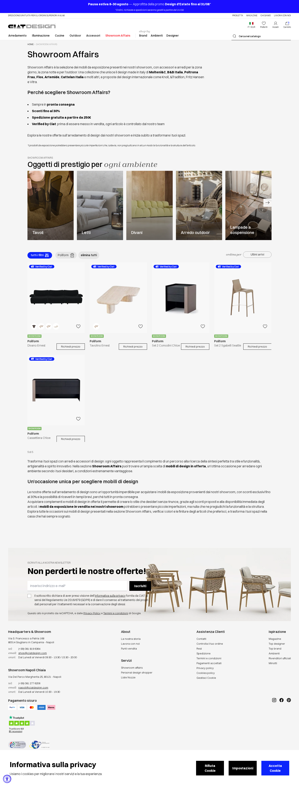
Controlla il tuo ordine (209, 643)
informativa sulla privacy (110, 596)
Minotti (273, 663)
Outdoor (75, 35)
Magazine (251, 16)
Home (30, 44)
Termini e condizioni (115, 613)
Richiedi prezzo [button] (70, 346)
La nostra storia (131, 638)
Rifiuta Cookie (210, 768)
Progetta (237, 16)
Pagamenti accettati (209, 663)
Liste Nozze (128, 677)
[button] (251, 25)
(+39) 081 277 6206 (29, 683)
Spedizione (203, 653)
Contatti (201, 638)
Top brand (275, 648)
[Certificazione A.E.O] (39, 745)
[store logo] (32, 26)
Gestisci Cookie (206, 677)
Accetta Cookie (275, 768)
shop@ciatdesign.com (32, 653)
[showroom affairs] (50, 205)
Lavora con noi (282, 16)
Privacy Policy (91, 613)
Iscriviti (140, 586)
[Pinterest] (289, 713)
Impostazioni (242, 768)
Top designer (277, 643)
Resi (199, 648)
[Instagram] (274, 713)
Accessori (93, 35)
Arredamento (17, 35)
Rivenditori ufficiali (280, 658)
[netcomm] (17, 745)
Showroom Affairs (117, 35)
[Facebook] (281, 713)
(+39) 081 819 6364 (29, 648)
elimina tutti (89, 255)
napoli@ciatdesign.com (33, 687)
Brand (143, 35)
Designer (172, 35)
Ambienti (157, 35)
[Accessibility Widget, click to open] (7, 779)
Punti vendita (129, 648)
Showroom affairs (132, 667)
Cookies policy (205, 672)
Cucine (59, 35)
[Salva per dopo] (78, 326)
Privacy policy (205, 668)
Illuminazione (41, 35)
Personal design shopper (136, 672)
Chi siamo (266, 16)
